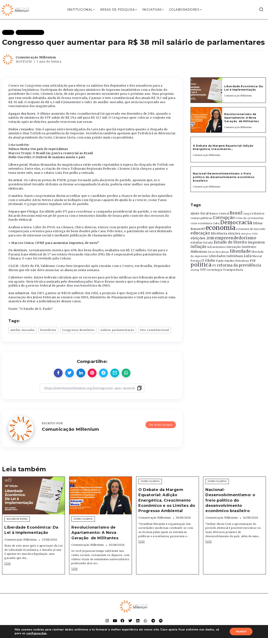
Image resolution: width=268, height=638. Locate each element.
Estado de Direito (230, 242)
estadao (197, 242)
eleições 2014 (249, 233)
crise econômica (201, 223)
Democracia (236, 222)
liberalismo (222, 252)
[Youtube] (115, 620)
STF (203, 270)
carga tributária (253, 213)
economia (221, 228)
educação (200, 233)
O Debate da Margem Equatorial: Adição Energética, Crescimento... (223, 147)
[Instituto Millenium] (15, 9)
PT (214, 265)
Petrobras (242, 260)
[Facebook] (122, 620)
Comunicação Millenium (36, 57)
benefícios (48, 330)
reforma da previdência (239, 265)
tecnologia (214, 269)
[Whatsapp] (145, 620)
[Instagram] (107, 620)
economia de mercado (250, 229)
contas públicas (201, 218)
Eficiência (219, 233)
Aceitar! (241, 631)
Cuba (216, 223)
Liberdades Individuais (226, 256)
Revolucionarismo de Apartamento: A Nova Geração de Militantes (242, 118)
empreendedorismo (235, 238)
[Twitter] (130, 620)
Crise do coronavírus (250, 218)
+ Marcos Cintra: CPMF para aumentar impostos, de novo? (53, 243)
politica (201, 264)
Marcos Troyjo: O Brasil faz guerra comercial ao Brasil (50, 153)
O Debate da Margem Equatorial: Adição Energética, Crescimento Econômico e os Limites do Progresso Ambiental (166, 500)
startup (195, 270)
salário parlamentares (117, 330)
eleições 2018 (202, 238)
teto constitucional (154, 330)
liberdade (240, 251)
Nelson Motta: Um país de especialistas (38, 149)
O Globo (208, 260)
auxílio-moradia (22, 330)
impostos (256, 242)
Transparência (233, 269)
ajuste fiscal (200, 213)
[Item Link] (206, 90)
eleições (234, 233)
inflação (198, 246)
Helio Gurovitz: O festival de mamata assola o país (46, 157)
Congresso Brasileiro (78, 330)
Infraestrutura (216, 247)
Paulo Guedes (225, 260)
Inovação (233, 247)
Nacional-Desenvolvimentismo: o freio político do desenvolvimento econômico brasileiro (224, 177)
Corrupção (224, 217)
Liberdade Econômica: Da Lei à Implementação (243, 88)
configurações (36, 633)
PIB (253, 261)
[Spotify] (161, 620)
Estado (208, 242)
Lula (247, 256)
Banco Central (219, 213)
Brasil (236, 212)
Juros (211, 251)
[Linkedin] (138, 620)
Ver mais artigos (161, 424)
